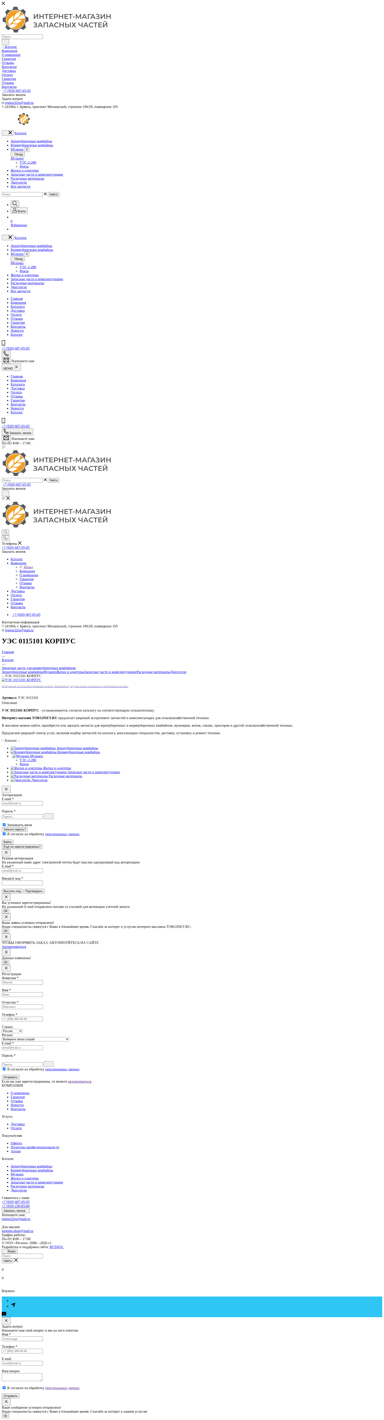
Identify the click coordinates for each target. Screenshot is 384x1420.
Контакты (18, 326)
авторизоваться (79, 1081)
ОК (6, 911)
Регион (7, 1035)
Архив (16, 1151)
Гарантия (18, 322)
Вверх (12, 1251)
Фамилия (10, 978)
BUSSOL (57, 1247)
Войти (8, 842)
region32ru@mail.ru (19, 103)
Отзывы (17, 318)
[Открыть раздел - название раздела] (26, 149)
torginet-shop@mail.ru (17, 1231)
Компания (18, 302)
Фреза (24, 166)
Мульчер (17, 149)
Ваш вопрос (11, 1371)
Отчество (10, 1002)
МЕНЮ (9, 368)
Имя (6, 990)
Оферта (16, 1143)
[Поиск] (15, 203)
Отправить (11, 1077)
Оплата (16, 314)
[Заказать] (6, 1321)
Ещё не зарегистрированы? (22, 846)
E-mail (8, 799)
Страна (7, 1027)
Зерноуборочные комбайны (31, 141)
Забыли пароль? (15, 829)
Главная (17, 298)
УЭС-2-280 (28, 162)
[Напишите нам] (6, 361)
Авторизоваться (14, 947)
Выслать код (12, 891)
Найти (54, 194)
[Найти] (5, 42)
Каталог (21, 133)
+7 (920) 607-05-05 (17, 91)
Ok (5, 1416)
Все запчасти (20, 186)
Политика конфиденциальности (35, 1147)
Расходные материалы (27, 178)
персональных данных (62, 834)
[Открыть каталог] (8, 133)
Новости (17, 330)
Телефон (9, 1014)
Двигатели (19, 182)
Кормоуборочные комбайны (32, 145)
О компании (20, 1093)
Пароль (9, 811)
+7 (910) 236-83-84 (16, 1206)
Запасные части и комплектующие (37, 174)
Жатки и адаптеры (25, 170)
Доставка (18, 310)
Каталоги (18, 306)
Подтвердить (34, 891)
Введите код (12, 878)
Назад (18, 154)
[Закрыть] (6, 789)
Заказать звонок (15, 1210)
